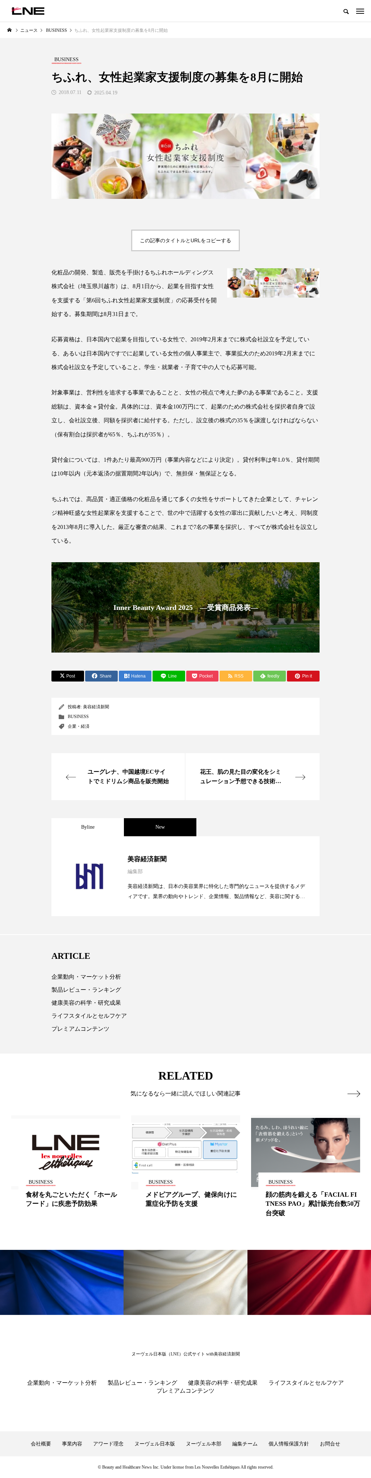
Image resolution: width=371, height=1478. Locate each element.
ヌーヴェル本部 (203, 1444)
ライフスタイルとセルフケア (89, 1016)
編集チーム (245, 1444)
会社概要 (41, 1444)
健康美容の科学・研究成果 (86, 1003)
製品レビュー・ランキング (86, 990)
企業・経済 (78, 726)
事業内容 (72, 1444)
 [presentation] (353, 1093)
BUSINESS (78, 716)
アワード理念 (108, 1444)
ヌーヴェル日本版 (154, 1444)
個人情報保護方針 (288, 1444)
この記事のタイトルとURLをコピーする (185, 240)
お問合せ (330, 1444)
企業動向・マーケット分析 (86, 977)
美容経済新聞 (96, 706)
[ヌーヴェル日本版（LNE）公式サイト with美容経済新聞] (27, 11)
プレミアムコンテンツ (80, 1029)
